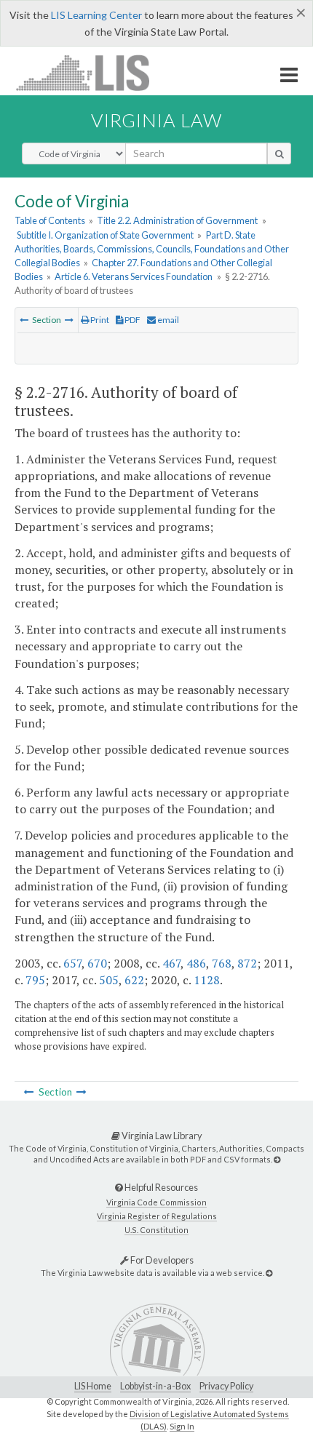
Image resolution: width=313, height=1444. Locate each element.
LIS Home (92, 1386)
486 (196, 963)
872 (247, 963)
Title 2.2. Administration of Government (177, 220)
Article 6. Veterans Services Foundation (134, 276)
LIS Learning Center (96, 15)
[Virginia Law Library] (277, 1159)
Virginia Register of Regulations (157, 1216)
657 (72, 963)
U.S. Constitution (156, 1229)
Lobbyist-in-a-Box (155, 1386)
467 (171, 963)
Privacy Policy (226, 1386)
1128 (207, 980)
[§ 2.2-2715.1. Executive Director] (24, 319)
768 (221, 963)
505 (109, 980)
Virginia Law (156, 120)
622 (134, 980)
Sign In (182, 1426)
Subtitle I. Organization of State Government (105, 235)
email (167, 319)
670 (97, 963)
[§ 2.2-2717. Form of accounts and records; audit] (69, 319)
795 (35, 980)
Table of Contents (50, 220)
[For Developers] (269, 1272)
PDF (131, 319)
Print (99, 319)
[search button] (279, 153)
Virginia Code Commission (156, 1202)
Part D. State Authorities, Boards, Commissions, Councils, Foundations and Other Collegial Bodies (152, 248)
